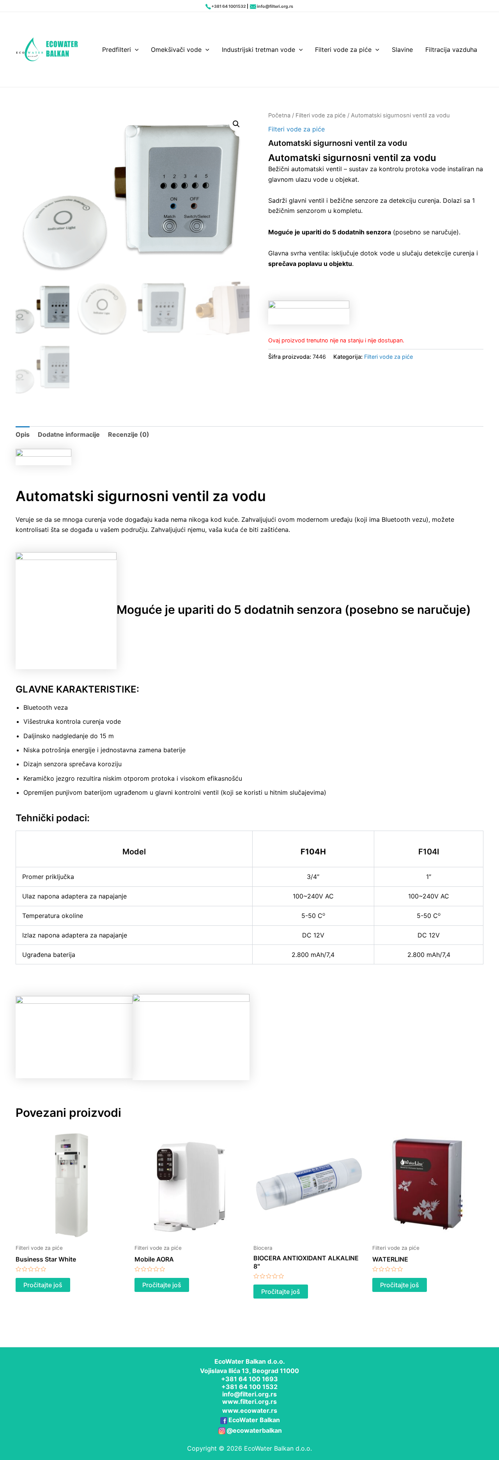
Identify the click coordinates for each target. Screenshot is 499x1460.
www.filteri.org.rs (249, 1401)
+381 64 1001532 (228, 6)
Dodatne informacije (69, 434)
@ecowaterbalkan (254, 1430)
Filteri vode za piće (343, 49)
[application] (135, 49)
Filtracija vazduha (451, 49)
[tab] (23, 434)
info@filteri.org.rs (275, 6)
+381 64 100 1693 (249, 1379)
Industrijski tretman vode (258, 49)
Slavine (402, 49)
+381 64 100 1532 (249, 1387)
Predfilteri (116, 49)
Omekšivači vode (176, 49)
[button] (236, 124)
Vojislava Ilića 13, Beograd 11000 (249, 1371)
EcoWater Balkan (254, 1420)
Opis (23, 434)
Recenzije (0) (128, 434)
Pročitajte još (42, 1285)
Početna (279, 115)
